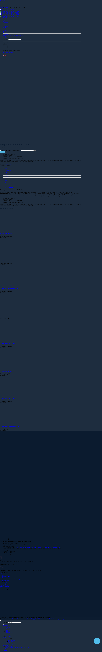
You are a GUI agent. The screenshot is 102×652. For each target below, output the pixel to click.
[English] (4, 55)
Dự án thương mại (10, 644)
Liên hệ (5, 650)
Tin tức (5, 649)
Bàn (6, 168)
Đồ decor (7, 172)
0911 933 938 (12, 550)
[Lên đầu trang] (0, 620)
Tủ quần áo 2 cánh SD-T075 (7, 261)
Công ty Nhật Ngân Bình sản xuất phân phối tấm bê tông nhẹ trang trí (48, 618)
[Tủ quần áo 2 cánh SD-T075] (17, 258)
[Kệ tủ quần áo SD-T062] (17, 368)
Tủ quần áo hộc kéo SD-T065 (7, 398)
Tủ (5, 182)
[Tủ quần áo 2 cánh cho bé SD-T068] (17, 285)
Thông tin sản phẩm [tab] (8, 187)
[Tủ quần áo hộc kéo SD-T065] (17, 396)
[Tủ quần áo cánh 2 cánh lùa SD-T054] (17, 423)
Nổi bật (6, 178)
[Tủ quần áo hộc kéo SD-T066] (17, 340)
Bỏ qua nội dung (4, 0)
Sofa (6, 180)
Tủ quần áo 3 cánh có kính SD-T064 (9, 316)
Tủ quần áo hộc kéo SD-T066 (7, 343)
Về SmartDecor (9, 646)
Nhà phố (10, 641)
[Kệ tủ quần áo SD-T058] (17, 230)
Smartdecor (66, 196)
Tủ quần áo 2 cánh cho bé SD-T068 (9, 288)
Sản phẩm (5, 626)
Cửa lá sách (8, 170)
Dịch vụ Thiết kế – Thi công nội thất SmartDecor (17, 647)
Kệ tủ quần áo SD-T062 (6, 371)
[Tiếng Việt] (5, 55)
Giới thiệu (5, 645)
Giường (7, 176)
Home (1, 7)
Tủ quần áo (7, 7)
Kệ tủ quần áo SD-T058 (6, 233)
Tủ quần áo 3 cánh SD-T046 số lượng (11, 150)
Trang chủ (5, 625)
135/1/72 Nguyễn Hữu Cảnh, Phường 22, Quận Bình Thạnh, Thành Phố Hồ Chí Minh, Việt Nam (38, 547)
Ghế (6, 174)
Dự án (4, 637)
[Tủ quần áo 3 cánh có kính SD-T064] (17, 313)
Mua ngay (3, 151)
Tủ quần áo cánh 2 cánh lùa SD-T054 (9, 426)
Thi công (8, 642)
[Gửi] (3, 624)
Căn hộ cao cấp (12, 640)
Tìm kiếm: (5, 622)
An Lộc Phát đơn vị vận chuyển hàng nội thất (19, 618)
